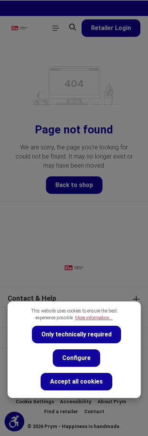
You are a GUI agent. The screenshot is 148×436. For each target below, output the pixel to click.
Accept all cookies (76, 381)
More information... (94, 317)
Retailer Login (111, 28)
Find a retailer (61, 411)
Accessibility (75, 401)
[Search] (72, 27)
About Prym (112, 401)
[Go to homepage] (19, 28)
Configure (76, 357)
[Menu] (55, 28)
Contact (94, 411)
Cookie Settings (35, 401)
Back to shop (74, 185)
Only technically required (76, 334)
